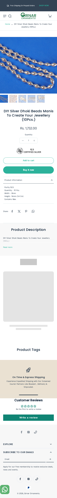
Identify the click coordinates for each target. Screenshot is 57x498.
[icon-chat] (5, 489)
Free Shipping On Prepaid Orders (22, 5)
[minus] (23, 140)
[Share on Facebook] (12, 211)
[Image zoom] (28, 65)
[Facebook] (21, 432)
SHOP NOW (44, 5)
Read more (7, 247)
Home (7, 24)
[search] (9, 16)
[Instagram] (28, 432)
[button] (28, 160)
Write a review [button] (28, 418)
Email (7, 459)
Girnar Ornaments (32, 493)
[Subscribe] (50, 459)
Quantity (28, 134)
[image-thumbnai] (4, 99)
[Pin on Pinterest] (26, 211)
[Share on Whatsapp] (33, 211)
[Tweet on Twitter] (19, 211)
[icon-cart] (49, 16)
